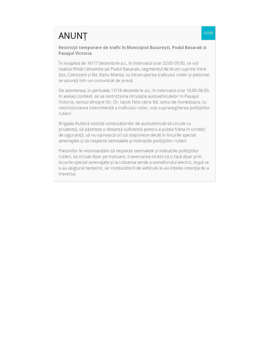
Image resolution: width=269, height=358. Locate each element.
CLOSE (208, 33)
